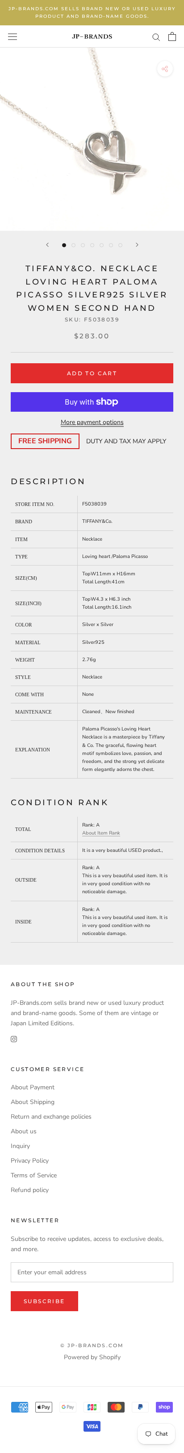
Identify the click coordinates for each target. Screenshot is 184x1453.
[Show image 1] (64, 245)
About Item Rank (101, 833)
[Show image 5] (102, 245)
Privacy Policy (30, 1160)
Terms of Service (34, 1175)
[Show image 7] (120, 245)
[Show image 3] (83, 245)
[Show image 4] (92, 245)
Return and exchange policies (51, 1116)
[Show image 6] (111, 245)
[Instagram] (14, 1038)
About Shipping (32, 1102)
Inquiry (20, 1146)
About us (24, 1131)
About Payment (32, 1087)
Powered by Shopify (92, 1357)
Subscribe (44, 1301)
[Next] (137, 245)
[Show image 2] (73, 245)
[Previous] (47, 245)
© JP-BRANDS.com (92, 1345)
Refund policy (30, 1190)
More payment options (92, 422)
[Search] (156, 36)
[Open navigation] (12, 36)
